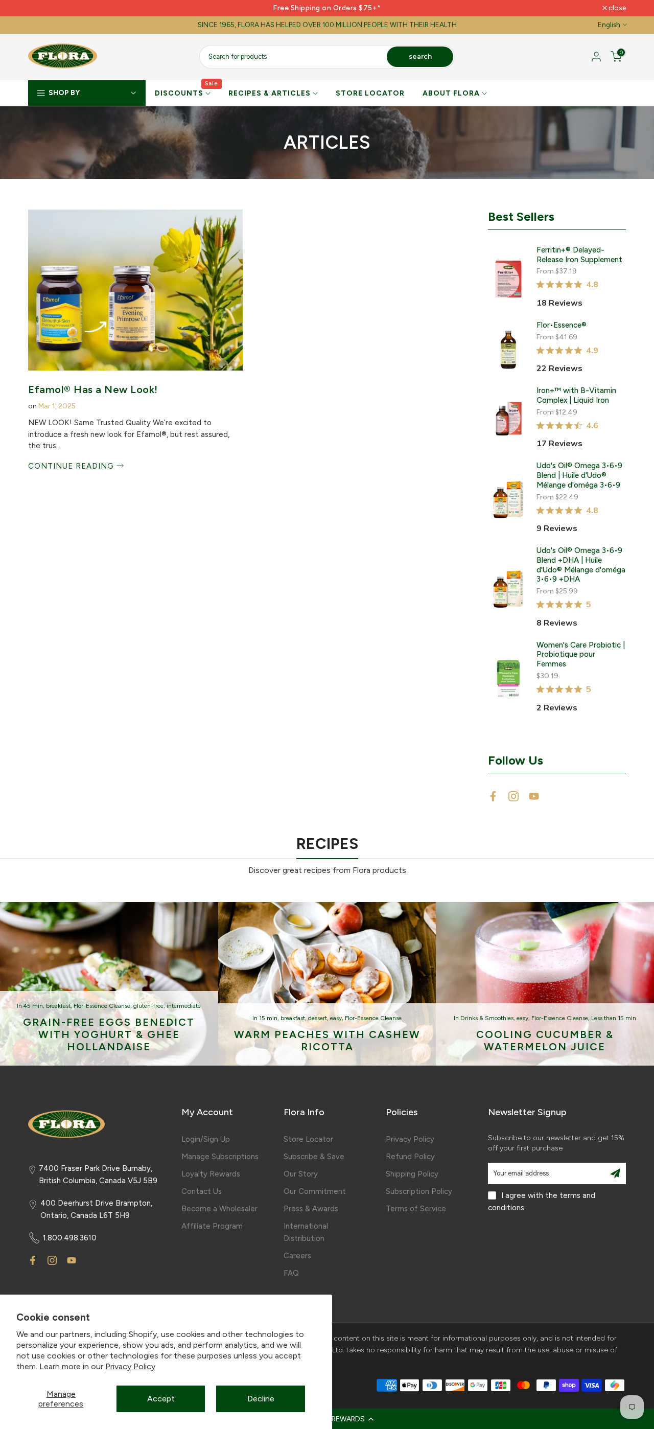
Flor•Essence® (561, 325)
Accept (161, 1398)
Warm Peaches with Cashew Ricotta (327, 1040)
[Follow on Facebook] (493, 796)
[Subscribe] (615, 1173)
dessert (317, 1018)
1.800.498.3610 (70, 1237)
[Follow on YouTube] (534, 796)
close (42, 8)
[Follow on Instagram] (513, 796)
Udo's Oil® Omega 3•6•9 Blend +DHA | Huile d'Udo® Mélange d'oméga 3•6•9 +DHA (580, 565)
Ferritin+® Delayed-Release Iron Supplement (579, 254)
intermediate (184, 1005)
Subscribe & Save (314, 1156)
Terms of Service (416, 1208)
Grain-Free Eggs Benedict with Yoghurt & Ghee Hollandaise (109, 1034)
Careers (297, 1255)
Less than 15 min (613, 1018)
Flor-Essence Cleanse (102, 1005)
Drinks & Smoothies (486, 1018)
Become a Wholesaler (219, 1208)
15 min (268, 1018)
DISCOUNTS (187, 92)
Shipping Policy (412, 1174)
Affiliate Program (212, 1226)
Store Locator (308, 1139)
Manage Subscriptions (220, 1156)
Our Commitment (315, 1191)
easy (336, 1018)
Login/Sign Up (205, 1139)
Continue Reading (72, 466)
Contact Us (201, 1191)
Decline (260, 1398)
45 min (33, 1005)
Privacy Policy (130, 1366)
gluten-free (148, 1005)
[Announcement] (327, 8)
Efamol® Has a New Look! (93, 389)
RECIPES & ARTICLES (269, 93)
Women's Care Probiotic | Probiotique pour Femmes (580, 654)
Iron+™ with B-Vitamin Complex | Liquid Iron (576, 395)
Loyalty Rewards (210, 1174)
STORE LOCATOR (370, 93)
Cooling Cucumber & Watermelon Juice (545, 1040)
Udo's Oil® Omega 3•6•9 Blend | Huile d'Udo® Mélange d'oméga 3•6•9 (579, 475)
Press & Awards (311, 1208)
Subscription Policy (419, 1191)
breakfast (58, 1005)
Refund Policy (410, 1156)
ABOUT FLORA (451, 93)
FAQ (291, 1273)
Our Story (301, 1174)
